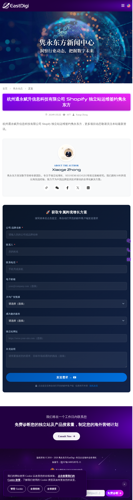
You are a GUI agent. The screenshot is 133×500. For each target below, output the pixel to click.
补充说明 (10, 349)
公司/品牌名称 (14, 228)
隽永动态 (18, 88)
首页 (5, 88)
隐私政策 (94, 386)
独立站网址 (12, 331)
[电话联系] (129, 250)
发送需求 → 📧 (66, 377)
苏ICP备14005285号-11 (70, 462)
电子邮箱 (10, 279)
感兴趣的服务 (13, 314)
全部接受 (51, 489)
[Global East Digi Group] (128, 5)
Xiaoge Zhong (82, 115)
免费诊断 (114, 493)
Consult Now (65, 436)
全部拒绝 (35, 489)
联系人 (10, 245)
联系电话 (12, 262)
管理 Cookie (17, 489)
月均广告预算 (13, 297)
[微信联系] (129, 240)
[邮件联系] (129, 259)
